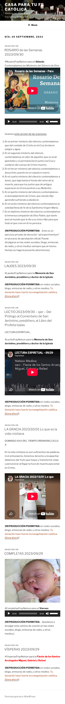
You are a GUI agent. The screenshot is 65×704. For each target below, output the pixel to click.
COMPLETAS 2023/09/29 (23, 553)
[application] (32, 122)
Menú (34, 25)
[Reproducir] (8, 121)
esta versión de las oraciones (30, 134)
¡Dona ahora (11, 296)
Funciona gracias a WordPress (20, 696)
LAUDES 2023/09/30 (20, 266)
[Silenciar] (47, 121)
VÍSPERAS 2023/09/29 (21, 649)
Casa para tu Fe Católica (24, 7)
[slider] (54, 121)
